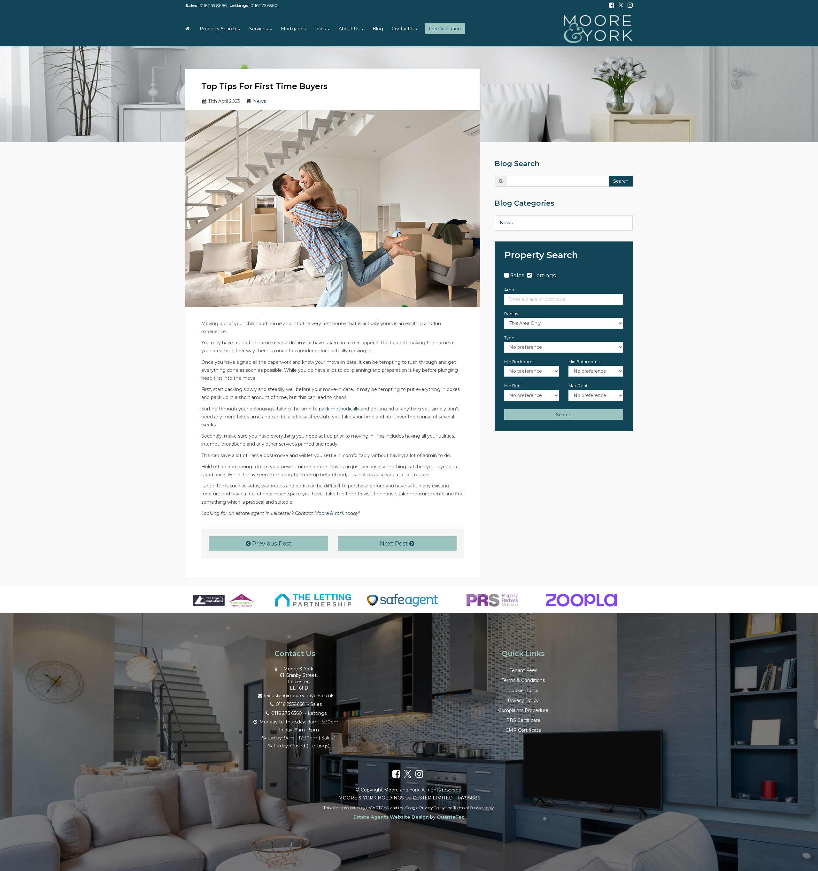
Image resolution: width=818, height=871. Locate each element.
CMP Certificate (523, 730)
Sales (517, 275)
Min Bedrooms (519, 361)
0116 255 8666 (213, 5)
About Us (350, 29)
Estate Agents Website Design (391, 817)
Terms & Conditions (523, 680)
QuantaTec (451, 817)
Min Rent (513, 385)
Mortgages (293, 29)
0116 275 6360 (264, 5)
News (259, 101)
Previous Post (271, 543)
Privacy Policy (523, 700)
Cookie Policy (523, 690)
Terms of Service (467, 807)
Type (509, 337)
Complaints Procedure (523, 710)
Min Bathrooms (583, 361)
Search (621, 181)
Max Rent (578, 385)
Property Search (218, 29)
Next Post (394, 543)
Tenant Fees (523, 670)
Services (259, 29)
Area (509, 289)
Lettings (544, 275)
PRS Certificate (523, 720)
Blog (378, 29)
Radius (511, 313)
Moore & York (329, 513)
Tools (320, 29)
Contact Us (404, 29)
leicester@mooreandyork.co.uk (299, 696)
